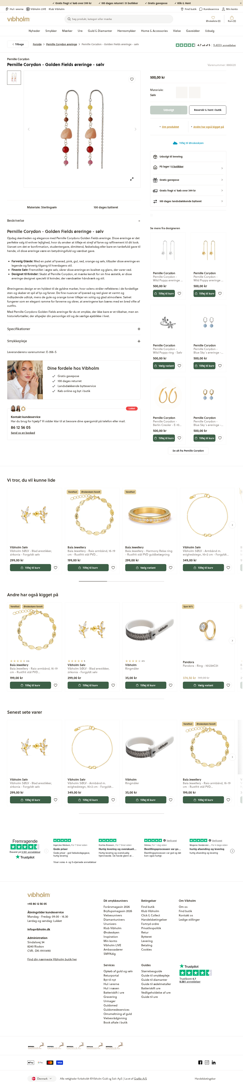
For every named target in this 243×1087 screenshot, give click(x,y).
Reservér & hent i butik (207, 110)
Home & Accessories (154, 31)
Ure (80, 31)
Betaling (146, 945)
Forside (37, 44)
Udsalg (209, 31)
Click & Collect (150, 915)
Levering (147, 941)
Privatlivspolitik (151, 928)
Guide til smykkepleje (155, 975)
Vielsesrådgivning (115, 1018)
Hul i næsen (111, 988)
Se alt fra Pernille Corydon (188, 450)
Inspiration (111, 937)
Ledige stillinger (189, 920)
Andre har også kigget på (208, 126)
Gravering (110, 997)
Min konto (232, 9)
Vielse (177, 31)
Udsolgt (168, 110)
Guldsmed (110, 1005)
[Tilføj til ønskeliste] (131, 79)
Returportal (111, 975)
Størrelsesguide (151, 971)
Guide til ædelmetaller (156, 984)
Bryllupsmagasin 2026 (118, 911)
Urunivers (110, 924)
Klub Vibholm (57, 9)
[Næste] (135, 129)
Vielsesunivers (113, 915)
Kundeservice (211, 9)
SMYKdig (110, 954)
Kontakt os (186, 915)
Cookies (146, 949)
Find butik (190, 9)
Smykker (51, 31)
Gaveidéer (193, 31)
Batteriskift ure (150, 988)
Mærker (67, 31)
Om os (183, 907)
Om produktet (170, 126)
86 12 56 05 (20, 427)
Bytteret (146, 937)
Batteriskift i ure (114, 992)
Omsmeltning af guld (118, 1014)
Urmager (109, 1001)
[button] (188, 168)
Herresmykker (126, 31)
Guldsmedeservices (116, 1010)
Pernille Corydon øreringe (61, 44)
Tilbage (19, 44)
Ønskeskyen (111, 932)
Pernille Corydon (18, 59)
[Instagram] (207, 1062)
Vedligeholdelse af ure (156, 992)
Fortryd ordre (150, 924)
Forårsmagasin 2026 (117, 907)
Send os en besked (23, 433)
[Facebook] (200, 1062)
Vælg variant (166, 365)
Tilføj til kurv (166, 293)
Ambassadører (113, 949)
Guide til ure (149, 997)
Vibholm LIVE (38, 9)
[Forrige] (28, 129)
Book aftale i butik (115, 1022)
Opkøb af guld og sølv (118, 971)
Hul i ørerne (16, 9)
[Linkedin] (214, 1062)
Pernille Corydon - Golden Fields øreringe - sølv (110, 44)
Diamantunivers (114, 920)
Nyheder (34, 31)
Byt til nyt (110, 980)
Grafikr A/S (140, 1079)
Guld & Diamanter (100, 31)
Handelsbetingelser (154, 920)
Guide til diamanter (154, 980)
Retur (145, 932)
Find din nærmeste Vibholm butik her (52, 959)
